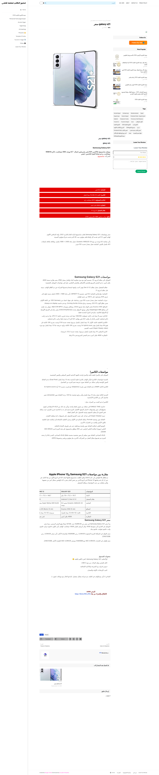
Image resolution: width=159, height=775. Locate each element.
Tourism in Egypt (125, 121)
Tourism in (116, 121)
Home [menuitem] (24, 9)
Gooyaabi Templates (64, 772)
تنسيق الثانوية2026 (130, 127)
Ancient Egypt (22, 22)
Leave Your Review (20, 46)
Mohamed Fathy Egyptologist (18, 18)
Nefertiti (116, 119)
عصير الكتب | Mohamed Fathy (121, 130)
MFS (109, 27)
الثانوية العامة (117, 124)
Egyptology (23, 25)
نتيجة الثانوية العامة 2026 (19, 15)
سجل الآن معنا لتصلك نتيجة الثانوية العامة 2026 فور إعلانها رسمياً (134, 71)
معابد (130, 133)
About (127, 3)
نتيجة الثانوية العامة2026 (119, 136)
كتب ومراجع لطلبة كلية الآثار (120, 133)
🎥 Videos (23, 43)
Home (122, 3)
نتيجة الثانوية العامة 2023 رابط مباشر (138, 77)
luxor (132, 121)
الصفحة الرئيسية (106, 20)
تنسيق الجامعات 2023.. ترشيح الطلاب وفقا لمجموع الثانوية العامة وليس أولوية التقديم (134, 93)
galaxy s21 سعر (58, 683)
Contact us (134, 3)
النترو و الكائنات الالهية (119, 127)
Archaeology (22, 29)
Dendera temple (134, 113)
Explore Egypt (125, 116)
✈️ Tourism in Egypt (20, 39)
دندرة (138, 127)
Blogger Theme (48, 772)
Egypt (142, 113)
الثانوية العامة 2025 (126, 124)
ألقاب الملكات (139, 121)
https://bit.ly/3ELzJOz (83, 594)
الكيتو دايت (135, 124)
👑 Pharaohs (22, 32)
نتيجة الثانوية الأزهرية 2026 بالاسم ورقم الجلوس (135, 55)
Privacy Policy (143, 3)
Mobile (100, 20)
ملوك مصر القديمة (137, 133)
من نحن (135, 772)
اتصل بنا (119, 772)
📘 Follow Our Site (138, 42)
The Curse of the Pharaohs (137, 119)
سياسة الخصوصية (127, 772)
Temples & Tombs (21, 36)
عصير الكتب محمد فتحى (135, 130)
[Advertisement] (113, 13)
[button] (41, 3)
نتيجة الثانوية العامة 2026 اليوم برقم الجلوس (136, 84)
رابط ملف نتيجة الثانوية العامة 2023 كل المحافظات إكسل (134, 63)
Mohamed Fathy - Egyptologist (138, 116)
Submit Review (141, 171)
